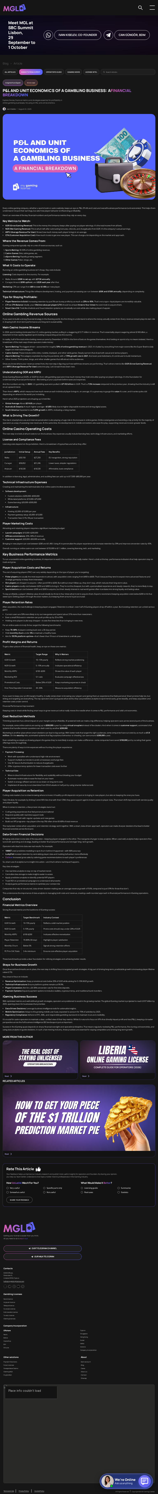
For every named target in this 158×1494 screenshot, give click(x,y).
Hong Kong (84, 1337)
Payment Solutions (10, 1362)
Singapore (83, 1334)
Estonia (83, 1347)
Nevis (5, 1334)
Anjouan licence (9, 1302)
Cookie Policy (39, 1491)
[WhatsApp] (14, 1286)
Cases (83, 1368)
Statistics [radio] (124, 1192)
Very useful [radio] (15, 1188)
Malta (82, 1343)
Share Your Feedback (19, 1200)
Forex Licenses (8, 1365)
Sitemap (84, 1378)
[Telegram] (9, 1286)
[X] (22, 1286)
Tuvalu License (8, 1315)
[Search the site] (140, 7)
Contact (84, 1375)
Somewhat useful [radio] (17, 1192)
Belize (5, 1338)
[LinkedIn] (5, 1286)
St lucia (6, 1348)
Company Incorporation (88, 1350)
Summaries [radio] (126, 1188)
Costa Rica (7, 1341)
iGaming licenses (9, 1319)
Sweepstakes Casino (10, 1368)
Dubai (82, 1340)
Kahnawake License (10, 1312)
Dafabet (9, 857)
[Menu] (152, 7)
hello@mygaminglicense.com (13, 1281)
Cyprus (82, 1330)
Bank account (86, 1362)
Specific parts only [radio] (54, 1188)
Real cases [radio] (88, 1192)
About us (84, 1372)
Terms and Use (8, 1491)
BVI (4, 1344)
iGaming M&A (8, 1372)
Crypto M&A (7, 1375)
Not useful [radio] (51, 1192)
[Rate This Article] (38, 1169)
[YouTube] (18, 1286)
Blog (5, 63)
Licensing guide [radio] (91, 1188)
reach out (24, 1238)
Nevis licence (8, 1299)
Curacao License (9, 1309)
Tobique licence (8, 1305)
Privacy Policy (24, 1491)
